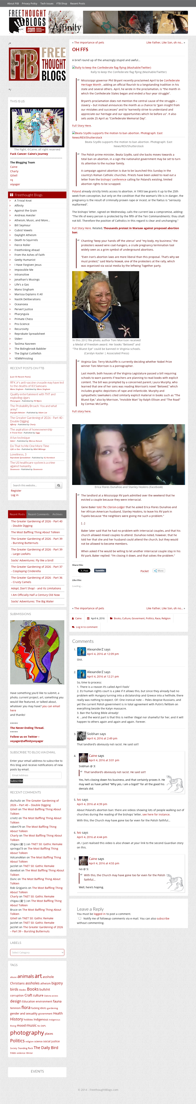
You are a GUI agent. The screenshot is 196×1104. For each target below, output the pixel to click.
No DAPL (41, 1025)
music (31, 1025)
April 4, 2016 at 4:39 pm (92, 804)
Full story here (81, 411)
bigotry (57, 983)
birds (14, 989)
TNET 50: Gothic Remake (46, 844)
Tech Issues (46, 3)
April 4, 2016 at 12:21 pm (103, 676)
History (16, 1019)
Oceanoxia (21, 304)
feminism (15, 1008)
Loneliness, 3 (18, 454)
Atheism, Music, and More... (32, 220)
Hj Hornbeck (49, 457)
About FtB (13, 3)
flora (25, 1007)
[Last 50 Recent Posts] (20, 376)
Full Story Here (81, 125)
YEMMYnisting (24, 358)
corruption (17, 995)
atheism (45, 983)
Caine (13, 167)
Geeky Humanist (25, 260)
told (111, 507)
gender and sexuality (24, 1013)
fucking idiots (38, 1008)
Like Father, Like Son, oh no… (164, 42)
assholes (32, 983)
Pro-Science (22, 324)
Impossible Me (24, 269)
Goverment (138, 618)
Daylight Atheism (25, 235)
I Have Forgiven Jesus (28, 265)
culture (38, 995)
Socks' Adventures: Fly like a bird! (32, 560)
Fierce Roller (22, 245)
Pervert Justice (24, 309)
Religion (166, 618)
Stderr (19, 338)
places (49, 1034)
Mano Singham (24, 289)
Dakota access (51, 995)
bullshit (44, 989)
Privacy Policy (29, 3)
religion (29, 1041)
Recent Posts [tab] (17, 514)
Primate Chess (24, 319)
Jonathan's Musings (27, 279)
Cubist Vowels (23, 230)
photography (27, 1032)
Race (157, 618)
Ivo (79, 799)
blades (22, 989)
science (38, 1041)
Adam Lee (42, 412)
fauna (57, 1001)
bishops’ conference (113, 179)
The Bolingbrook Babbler (30, 348)
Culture (126, 618)
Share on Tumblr (100, 571)
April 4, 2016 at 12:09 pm (103, 654)
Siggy (38, 432)
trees (13, 1053)
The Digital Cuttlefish (28, 353)
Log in (15, 495)
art (38, 976)
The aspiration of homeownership (31, 429)
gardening (52, 1008)
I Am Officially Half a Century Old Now (35, 595)
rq (11, 180)
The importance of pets (89, 42)
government (45, 1013)
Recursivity (22, 329)
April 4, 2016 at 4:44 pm (92, 837)
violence (21, 1053)
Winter (29, 1053)
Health (58, 1013)
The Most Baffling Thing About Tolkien (35, 532)
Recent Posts (77, 3)
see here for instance (156, 814)
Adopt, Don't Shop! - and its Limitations (36, 588)
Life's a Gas (22, 284)
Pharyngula (22, 314)
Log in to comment (87, 627)
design (15, 1001)
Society (13, 1048)
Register (16, 490)
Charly (14, 171)
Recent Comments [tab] (38, 514)
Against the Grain (26, 210)
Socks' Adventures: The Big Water (32, 601)
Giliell (13, 175)
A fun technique (20, 437)
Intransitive (22, 274)
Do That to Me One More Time (29, 446)
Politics (17, 1041)
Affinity (19, 205)
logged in (100, 914)
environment (44, 1001)
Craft (28, 995)
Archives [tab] (57, 514)
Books (33, 989)
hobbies (28, 1019)
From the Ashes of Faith (30, 255)
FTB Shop (61, 3)
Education (28, 1001)
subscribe (163, 918)
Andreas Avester (25, 215)
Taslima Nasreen (25, 343)
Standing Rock (25, 1048)
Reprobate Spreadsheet (30, 333)
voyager (15, 184)
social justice (51, 1041)
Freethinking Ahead (27, 250)
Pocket (144, 571)
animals (25, 976)
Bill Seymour (23, 225)
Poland (76, 191)
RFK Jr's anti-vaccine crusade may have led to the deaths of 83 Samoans (37, 384)
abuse (13, 977)
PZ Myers (38, 400)
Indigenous (41, 1019)
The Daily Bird (46, 1047)
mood (21, 1025)
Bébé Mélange (39, 449)
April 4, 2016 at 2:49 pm (102, 738)
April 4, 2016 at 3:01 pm (104, 760)
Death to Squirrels (26, 240)
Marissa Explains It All (29, 294)
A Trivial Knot (23, 200)
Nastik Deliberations (28, 299)
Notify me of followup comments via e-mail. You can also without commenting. (123, 921)
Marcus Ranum (35, 441)
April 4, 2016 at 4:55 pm (104, 863)
